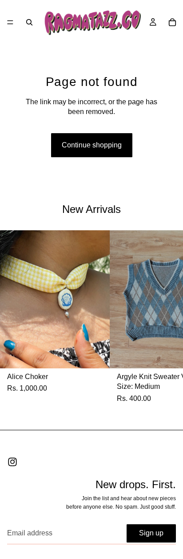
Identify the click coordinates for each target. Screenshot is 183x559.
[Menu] (10, 22)
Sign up (151, 533)
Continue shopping (92, 145)
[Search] (29, 22)
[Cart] (172, 22)
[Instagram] (12, 462)
